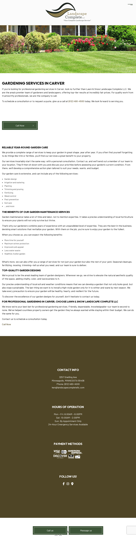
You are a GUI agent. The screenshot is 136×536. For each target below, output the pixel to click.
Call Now (20, 125)
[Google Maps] (72, 483)
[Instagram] (68, 483)
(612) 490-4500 (76, 101)
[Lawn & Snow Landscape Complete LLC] (68, 11)
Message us (86, 530)
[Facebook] (64, 483)
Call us (50, 530)
